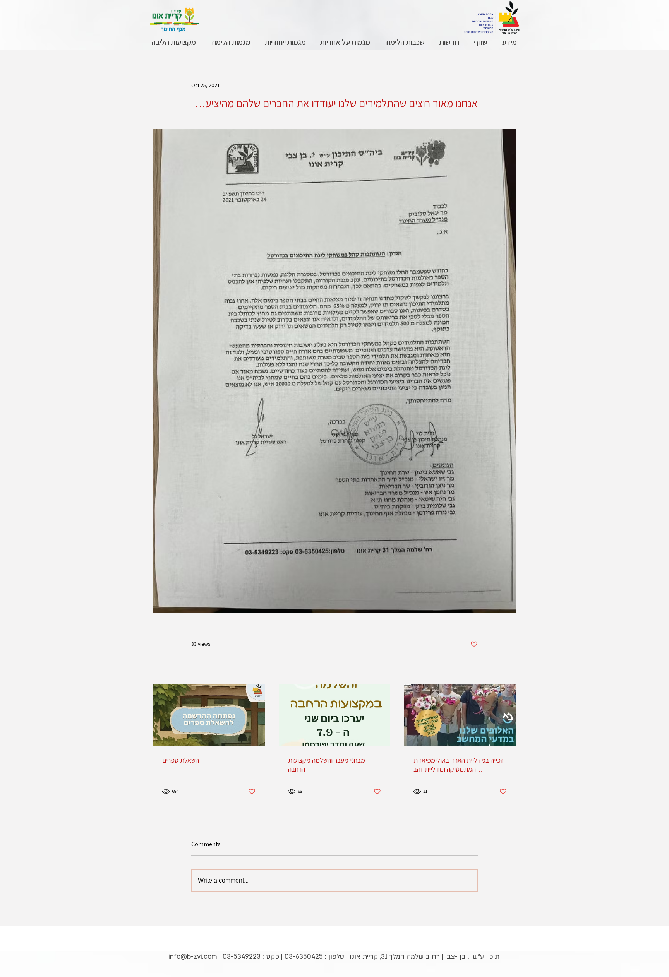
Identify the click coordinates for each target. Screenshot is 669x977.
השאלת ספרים (180, 760)
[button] (509, 42)
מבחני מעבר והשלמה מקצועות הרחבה (326, 764)
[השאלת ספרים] (209, 715)
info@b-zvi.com (192, 956)
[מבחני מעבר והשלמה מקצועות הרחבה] (335, 715)
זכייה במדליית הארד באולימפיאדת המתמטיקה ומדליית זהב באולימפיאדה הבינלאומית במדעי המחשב (458, 764)
